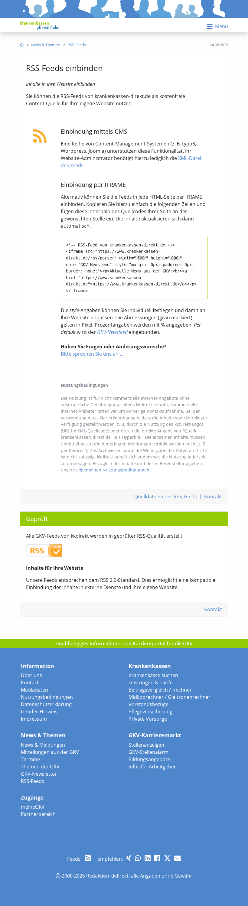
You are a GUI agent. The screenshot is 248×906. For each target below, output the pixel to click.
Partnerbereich (38, 814)
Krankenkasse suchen (153, 675)
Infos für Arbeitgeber (152, 766)
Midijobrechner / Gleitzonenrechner (169, 697)
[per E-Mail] (177, 858)
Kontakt (213, 496)
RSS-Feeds (32, 781)
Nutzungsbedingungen (47, 697)
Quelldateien (165, 496)
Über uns (31, 675)
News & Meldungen (43, 744)
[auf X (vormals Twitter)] (167, 858)
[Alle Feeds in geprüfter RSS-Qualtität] (44, 548)
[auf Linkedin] (148, 858)
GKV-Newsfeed (112, 332)
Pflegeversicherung (150, 711)
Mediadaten (34, 689)
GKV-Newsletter (39, 774)
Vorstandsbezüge (148, 704)
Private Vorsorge (148, 718)
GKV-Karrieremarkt (155, 735)
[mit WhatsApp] (138, 858)
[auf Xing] (128, 858)
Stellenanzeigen (146, 744)
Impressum (34, 718)
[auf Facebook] (157, 858)
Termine (30, 759)
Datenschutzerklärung (46, 704)
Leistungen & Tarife (151, 682)
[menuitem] (22, 44)
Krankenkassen (150, 666)
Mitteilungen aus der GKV (50, 752)
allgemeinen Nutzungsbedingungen (112, 470)
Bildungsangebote (149, 759)
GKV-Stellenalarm (148, 752)
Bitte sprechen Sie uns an (90, 353)
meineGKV (33, 806)
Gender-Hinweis (39, 711)
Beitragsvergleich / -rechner (160, 689)
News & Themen (43, 735)
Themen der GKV (40, 766)
